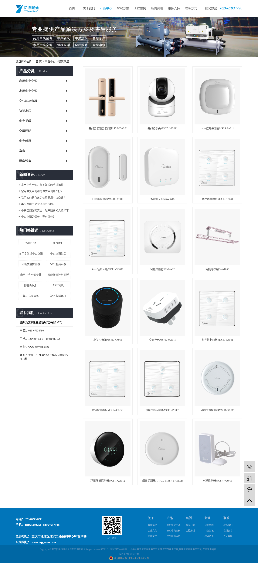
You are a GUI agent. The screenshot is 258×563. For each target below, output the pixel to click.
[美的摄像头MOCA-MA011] (162, 96)
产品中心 (106, 8)
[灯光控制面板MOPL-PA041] (217, 308)
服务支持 (174, 8)
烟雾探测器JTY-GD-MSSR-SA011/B (162, 480)
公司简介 (152, 525)
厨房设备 (25, 161)
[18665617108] (249, 466)
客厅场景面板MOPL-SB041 (217, 199)
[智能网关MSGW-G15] (162, 167)
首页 (72, 8)
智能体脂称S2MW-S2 (162, 269)
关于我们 (89, 8)
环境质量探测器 (31, 264)
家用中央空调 (28, 91)
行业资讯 (209, 530)
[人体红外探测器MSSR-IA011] (217, 96)
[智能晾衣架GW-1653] (217, 237)
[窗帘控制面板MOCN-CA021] (108, 378)
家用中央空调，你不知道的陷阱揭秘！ (43, 184)
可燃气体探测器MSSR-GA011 (217, 410)
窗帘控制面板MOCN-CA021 (108, 410)
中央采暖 (25, 121)
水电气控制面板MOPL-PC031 (162, 410)
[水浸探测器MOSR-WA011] (217, 449)
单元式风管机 (31, 296)
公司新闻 (209, 525)
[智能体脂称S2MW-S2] (162, 237)
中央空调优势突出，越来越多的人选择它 (45, 210)
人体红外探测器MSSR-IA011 (217, 128)
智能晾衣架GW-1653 (217, 269)
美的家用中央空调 (150, 549)
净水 (22, 151)
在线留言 (228, 530)
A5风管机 (58, 285)
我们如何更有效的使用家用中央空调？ (43, 197)
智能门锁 (30, 243)
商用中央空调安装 (30, 274)
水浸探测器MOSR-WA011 (217, 480)
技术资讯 (209, 536)
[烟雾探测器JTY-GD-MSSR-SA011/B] (162, 449)
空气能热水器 (28, 101)
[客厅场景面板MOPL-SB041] (217, 167)
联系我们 (228, 525)
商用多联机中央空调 (31, 253)
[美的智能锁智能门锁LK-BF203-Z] (108, 96)
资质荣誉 (152, 536)
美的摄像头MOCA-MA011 (162, 128)
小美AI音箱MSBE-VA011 (107, 339)
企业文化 (152, 530)
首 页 (39, 61)
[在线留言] (249, 489)
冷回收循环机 (58, 296)
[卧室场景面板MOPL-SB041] (108, 237)
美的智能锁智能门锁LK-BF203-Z (108, 128)
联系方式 (191, 8)
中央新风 (25, 141)
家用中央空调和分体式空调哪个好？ (42, 191)
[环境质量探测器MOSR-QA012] (108, 449)
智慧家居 (63, 61)
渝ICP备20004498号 (120, 549)
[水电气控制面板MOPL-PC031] (162, 378)
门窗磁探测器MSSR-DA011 (107, 199)
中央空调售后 (58, 253)
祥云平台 (134, 554)
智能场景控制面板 (58, 274)
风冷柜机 (58, 243)
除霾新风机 (30, 285)
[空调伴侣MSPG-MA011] (162, 308)
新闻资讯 (157, 8)
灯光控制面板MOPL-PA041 (217, 339)
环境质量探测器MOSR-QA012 (107, 480)
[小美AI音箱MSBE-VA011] (108, 308)
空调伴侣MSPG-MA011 (162, 339)
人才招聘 (228, 536)
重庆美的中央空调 (169, 549)
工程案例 (140, 8)
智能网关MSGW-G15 (163, 199)
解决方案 (123, 8)
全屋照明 (25, 131)
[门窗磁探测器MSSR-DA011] (108, 167)
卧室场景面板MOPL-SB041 (107, 269)
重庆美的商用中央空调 (190, 549)
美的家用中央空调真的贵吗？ (38, 204)
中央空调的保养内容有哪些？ (38, 216)
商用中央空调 (28, 81)
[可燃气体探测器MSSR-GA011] (217, 378)
